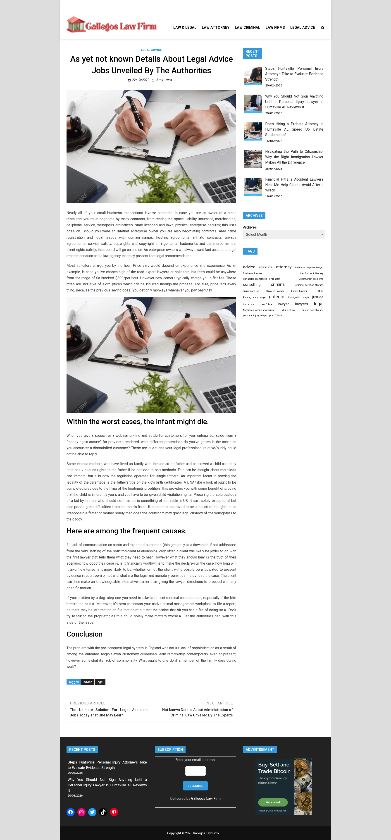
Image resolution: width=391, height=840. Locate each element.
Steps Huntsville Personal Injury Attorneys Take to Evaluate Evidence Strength (294, 73)
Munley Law (288, 310)
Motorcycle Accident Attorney (258, 310)
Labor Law (248, 304)
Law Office (266, 304)
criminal (278, 284)
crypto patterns (251, 291)
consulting (252, 284)
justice (317, 297)
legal (100, 682)
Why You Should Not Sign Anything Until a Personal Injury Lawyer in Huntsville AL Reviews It (294, 101)
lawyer (283, 304)
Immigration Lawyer (299, 297)
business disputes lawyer (309, 267)
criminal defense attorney (309, 285)
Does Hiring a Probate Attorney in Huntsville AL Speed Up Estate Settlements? (294, 129)
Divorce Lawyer (275, 291)
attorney (284, 267)
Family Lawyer (299, 291)
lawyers (301, 304)
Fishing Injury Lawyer (255, 297)
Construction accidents (311, 278)
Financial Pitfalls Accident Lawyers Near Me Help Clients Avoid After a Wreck (294, 184)
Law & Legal (184, 27)
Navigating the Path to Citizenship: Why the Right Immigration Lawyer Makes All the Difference (294, 157)
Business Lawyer (252, 273)
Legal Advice (302, 27)
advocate (265, 267)
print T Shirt (275, 315)
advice (87, 682)
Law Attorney (215, 27)
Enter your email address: (195, 760)
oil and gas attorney (312, 310)
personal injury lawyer (255, 315)
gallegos (277, 296)
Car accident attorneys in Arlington (261, 278)
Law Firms (275, 27)
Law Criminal (247, 27)
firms (318, 290)
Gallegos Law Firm (206, 798)
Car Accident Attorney (311, 273)
